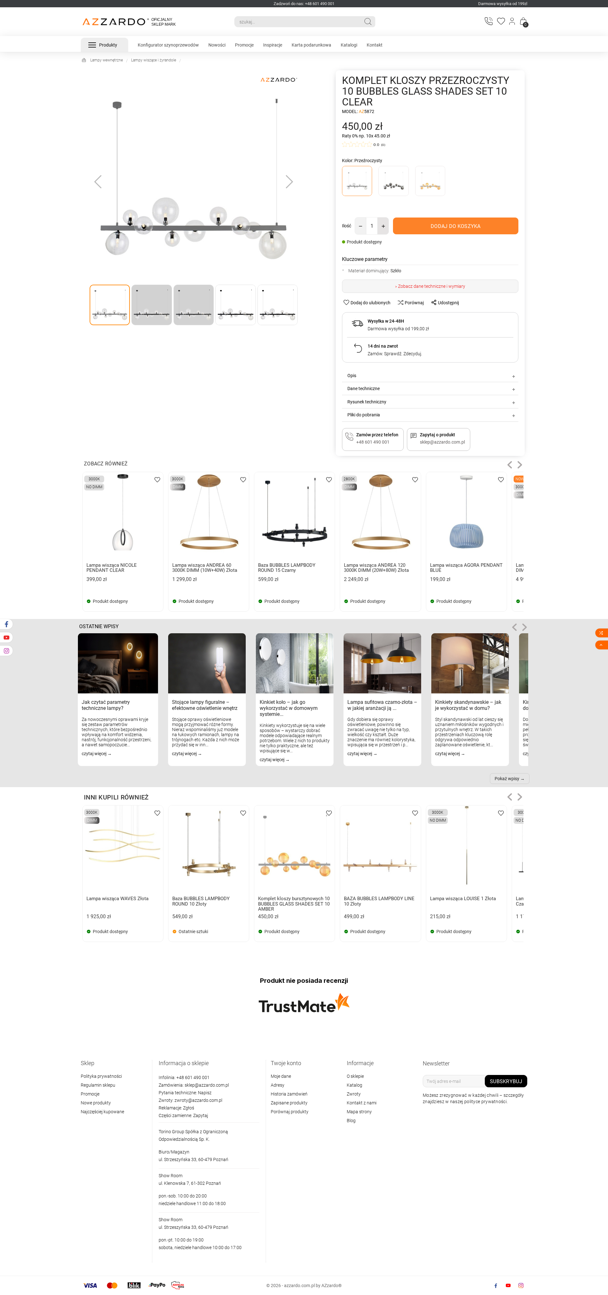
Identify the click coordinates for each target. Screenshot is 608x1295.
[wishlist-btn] (157, 479)
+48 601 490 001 (192, 1077)
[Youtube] (508, 1285)
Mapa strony (359, 1111)
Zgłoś (188, 1107)
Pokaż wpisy (507, 778)
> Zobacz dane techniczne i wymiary (430, 286)
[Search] (367, 21)
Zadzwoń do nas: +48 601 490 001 (304, 3)
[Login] (512, 21)
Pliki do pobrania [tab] (363, 414)
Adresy (277, 1085)
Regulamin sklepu (98, 1085)
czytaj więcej (94, 753)
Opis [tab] (351, 375)
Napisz (205, 1092)
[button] (509, 464)
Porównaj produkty (289, 1111)
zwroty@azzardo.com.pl (198, 1100)
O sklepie (355, 1076)
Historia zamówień (289, 1093)
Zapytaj (200, 1115)
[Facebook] (495, 1285)
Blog (351, 1120)
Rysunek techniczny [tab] (366, 401)
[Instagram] (521, 1285)
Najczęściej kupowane (102, 1111)
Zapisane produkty (289, 1102)
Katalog (354, 1085)
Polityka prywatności (101, 1076)
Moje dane (281, 1076)
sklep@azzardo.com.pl (207, 1085)
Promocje (90, 1093)
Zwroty (354, 1093)
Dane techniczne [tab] (363, 388)
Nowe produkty (96, 1102)
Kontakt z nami (362, 1102)
